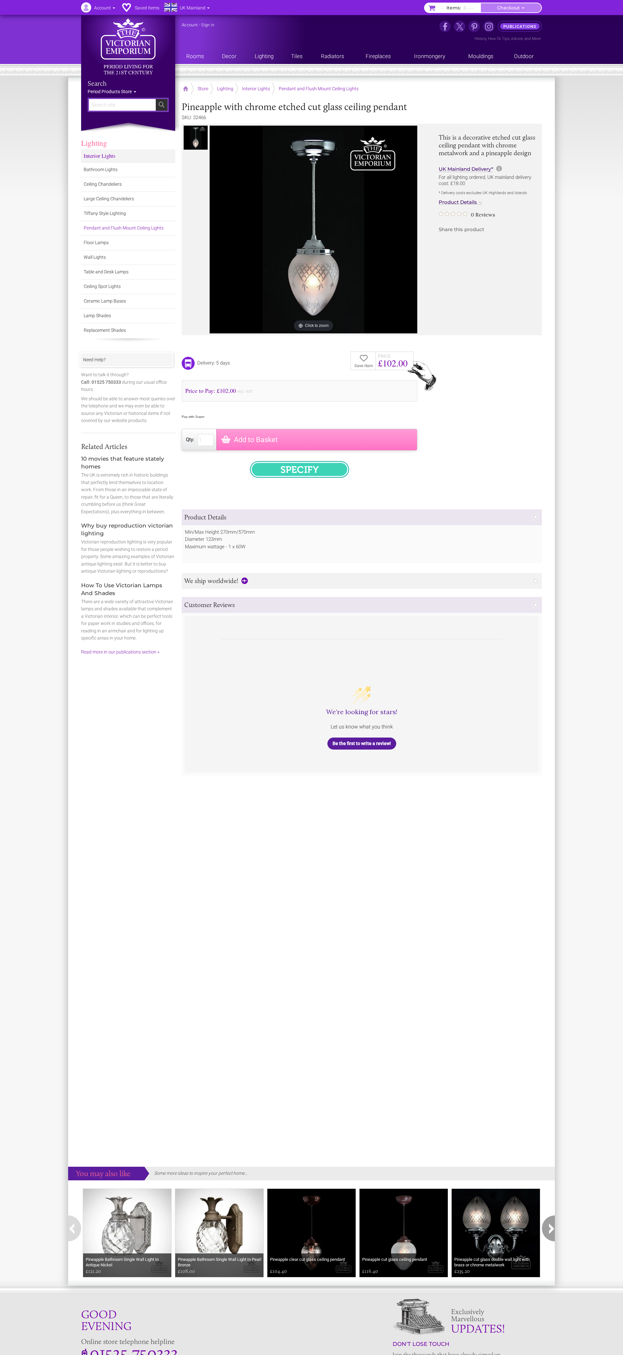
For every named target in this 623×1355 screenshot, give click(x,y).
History (480, 38)
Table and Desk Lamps (106, 271)
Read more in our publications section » (120, 651)
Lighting (94, 143)
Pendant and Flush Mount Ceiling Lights (124, 227)
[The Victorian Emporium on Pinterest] (474, 26)
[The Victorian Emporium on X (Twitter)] (459, 26)
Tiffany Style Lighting (105, 213)
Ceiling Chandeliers (103, 184)
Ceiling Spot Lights (102, 286)
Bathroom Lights (100, 169)
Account (190, 24)
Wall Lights (95, 257)
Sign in (207, 24)
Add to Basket (256, 440)
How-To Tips (498, 38)
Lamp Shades (97, 315)
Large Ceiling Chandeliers (109, 198)
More (536, 38)
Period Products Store (110, 91)
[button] (362, 517)
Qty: (190, 439)
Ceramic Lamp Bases (105, 301)
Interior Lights (100, 155)
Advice (517, 38)
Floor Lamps (96, 242)
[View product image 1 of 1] (196, 138)
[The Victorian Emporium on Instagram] (489, 26)
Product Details (458, 202)
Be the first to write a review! (362, 743)
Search (97, 83)
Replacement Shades (105, 330)
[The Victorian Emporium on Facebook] (445, 26)
